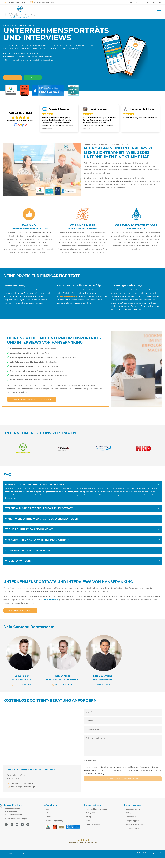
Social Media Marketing (134, 824)
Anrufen (12, 78)
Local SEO (89, 821)
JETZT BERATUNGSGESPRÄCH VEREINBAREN (31, 399)
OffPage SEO (90, 817)
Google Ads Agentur (133, 809)
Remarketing (131, 817)
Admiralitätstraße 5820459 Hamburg (12, 810)
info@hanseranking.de (44, 2)
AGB (160, 853)
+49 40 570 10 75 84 (24, 684)
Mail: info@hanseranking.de (23, 786)
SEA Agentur (130, 813)
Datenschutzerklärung (145, 853)
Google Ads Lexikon (133, 828)
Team (47, 809)
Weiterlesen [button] (47, 129)
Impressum (128, 853)
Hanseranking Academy (54, 821)
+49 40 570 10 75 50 (16, 2)
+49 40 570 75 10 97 (104, 684)
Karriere (48, 817)
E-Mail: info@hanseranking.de (16, 819)
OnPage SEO (90, 813)
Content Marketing (93, 824)
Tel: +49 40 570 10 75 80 (22, 783)
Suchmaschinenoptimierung (96, 809)
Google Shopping (132, 821)
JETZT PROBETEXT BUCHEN (20, 610)
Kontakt (33, 78)
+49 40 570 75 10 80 (64, 684)
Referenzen (49, 813)
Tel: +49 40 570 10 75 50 (13, 815)
